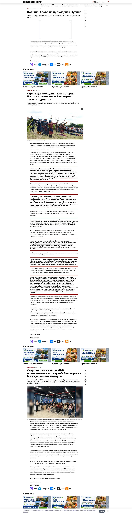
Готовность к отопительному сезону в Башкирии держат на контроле (71, 5)
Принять (102, 511)
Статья (25, 5)
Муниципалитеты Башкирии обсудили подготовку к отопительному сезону (93, 5)
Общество (29, 8)
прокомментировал (66, 178)
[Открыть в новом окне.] (33, 64)
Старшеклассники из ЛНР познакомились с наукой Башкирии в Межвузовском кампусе (50, 5)
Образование (30, 367)
